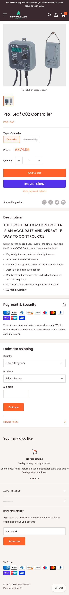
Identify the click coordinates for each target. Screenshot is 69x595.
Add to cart (34, 172)
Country (7, 356)
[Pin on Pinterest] (50, 202)
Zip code (8, 386)
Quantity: (8, 160)
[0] (63, 15)
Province (8, 371)
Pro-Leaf (8, 122)
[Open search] (49, 15)
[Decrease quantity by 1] (18, 160)
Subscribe (14, 541)
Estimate (13, 407)
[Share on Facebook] (44, 202)
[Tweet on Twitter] (57, 202)
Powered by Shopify (12, 588)
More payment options (34, 191)
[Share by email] (63, 202)
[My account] (56, 15)
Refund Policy (10, 421)
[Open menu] (5, 15)
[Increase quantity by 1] (39, 160)
